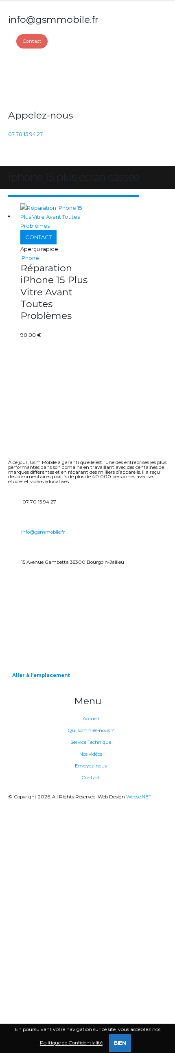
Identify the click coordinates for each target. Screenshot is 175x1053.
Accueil (91, 718)
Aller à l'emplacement (41, 675)
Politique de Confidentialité (71, 1043)
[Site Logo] (38, 79)
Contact (90, 777)
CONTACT (38, 237)
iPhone (29, 258)
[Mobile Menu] (13, 156)
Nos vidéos (90, 754)
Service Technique (90, 742)
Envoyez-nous (91, 766)
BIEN (120, 1043)
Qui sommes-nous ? (91, 730)
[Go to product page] (54, 216)
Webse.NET (138, 797)
